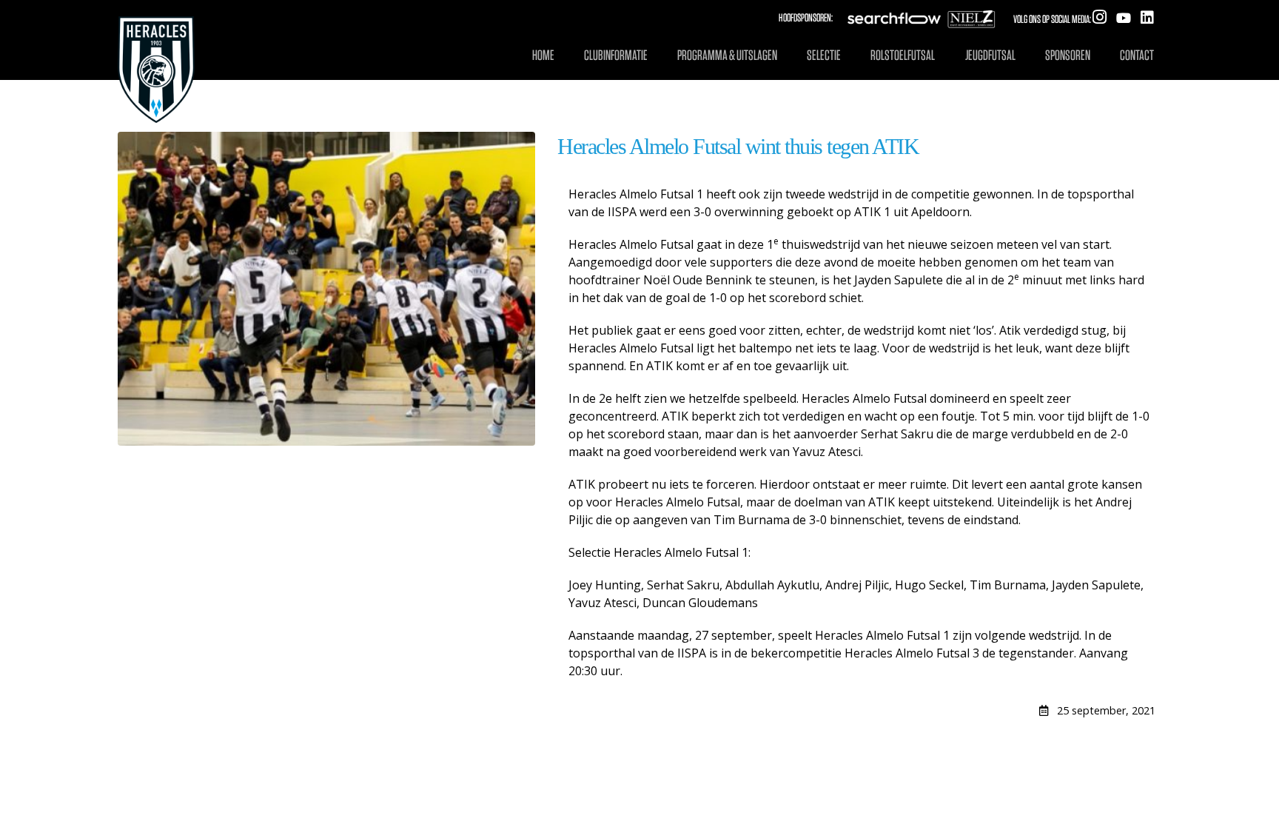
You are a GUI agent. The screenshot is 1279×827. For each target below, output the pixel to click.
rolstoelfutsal (902, 55)
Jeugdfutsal (990, 55)
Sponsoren (1067, 55)
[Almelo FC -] (156, 54)
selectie (824, 55)
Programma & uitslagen (727, 55)
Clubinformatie (616, 55)
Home (543, 55)
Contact (1137, 55)
